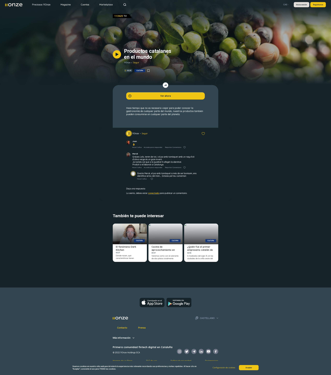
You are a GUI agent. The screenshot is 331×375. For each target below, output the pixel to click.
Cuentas (85, 4)
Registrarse (318, 5)
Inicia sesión (301, 5)
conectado (153, 193)
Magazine (66, 4)
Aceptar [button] (249, 368)
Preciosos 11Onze (41, 4)
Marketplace (106, 4)
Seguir (136, 62)
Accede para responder (153, 147)
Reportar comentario (173, 147)
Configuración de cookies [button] (224, 367)
